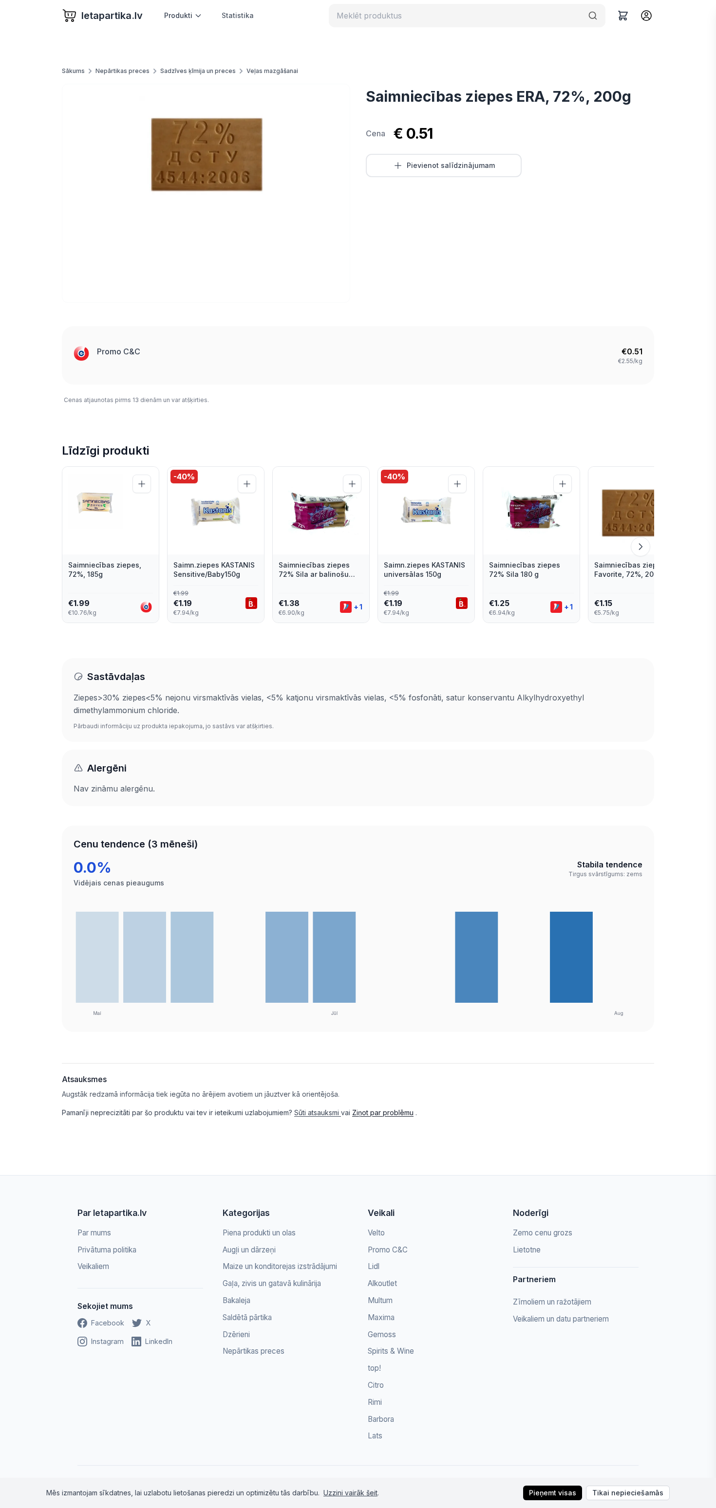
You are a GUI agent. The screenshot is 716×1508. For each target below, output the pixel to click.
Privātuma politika (106, 1249)
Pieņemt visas (552, 1493)
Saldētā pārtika (247, 1317)
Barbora (381, 1419)
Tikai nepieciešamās (627, 1493)
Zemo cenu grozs (542, 1232)
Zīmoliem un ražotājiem (552, 1301)
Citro (376, 1385)
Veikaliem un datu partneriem (561, 1319)
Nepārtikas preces (122, 70)
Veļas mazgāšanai (272, 70)
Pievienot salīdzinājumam (451, 165)
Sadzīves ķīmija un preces (198, 70)
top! (374, 1368)
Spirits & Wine (391, 1351)
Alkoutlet (382, 1283)
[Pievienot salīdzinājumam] (141, 484)
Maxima (381, 1317)
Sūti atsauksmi (317, 1112)
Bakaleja (236, 1300)
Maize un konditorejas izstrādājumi (280, 1266)
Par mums (94, 1232)
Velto (376, 1232)
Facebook (107, 1323)
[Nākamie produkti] (640, 546)
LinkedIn (158, 1341)
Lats (375, 1435)
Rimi (375, 1402)
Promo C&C (118, 351)
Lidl (373, 1266)
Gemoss (382, 1334)
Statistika (238, 15)
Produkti (178, 15)
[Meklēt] (592, 15)
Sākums (73, 70)
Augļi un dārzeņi (249, 1249)
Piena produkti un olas (259, 1232)
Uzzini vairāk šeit (350, 1493)
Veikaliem (93, 1266)
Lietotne (527, 1249)
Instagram (107, 1341)
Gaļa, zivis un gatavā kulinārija (272, 1283)
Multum (380, 1300)
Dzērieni (236, 1334)
